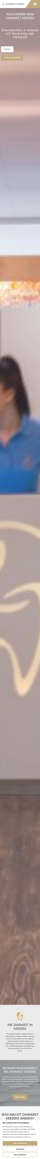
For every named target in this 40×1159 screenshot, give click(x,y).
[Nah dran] (37, 1121)
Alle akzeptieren (20, 1143)
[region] (20, 1139)
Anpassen (20, 1149)
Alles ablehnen (20, 1155)
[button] (35, 4)
